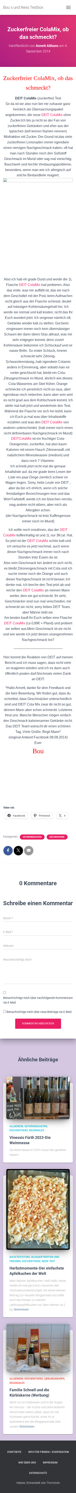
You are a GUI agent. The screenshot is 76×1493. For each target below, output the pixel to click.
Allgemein (16, 1126)
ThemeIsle (53, 1483)
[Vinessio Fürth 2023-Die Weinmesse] (38, 1097)
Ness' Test (48, 1261)
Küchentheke (57, 837)
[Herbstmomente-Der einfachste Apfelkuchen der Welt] (38, 1209)
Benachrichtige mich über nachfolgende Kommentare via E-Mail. (38, 1000)
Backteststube (20, 1256)
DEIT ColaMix (51, 115)
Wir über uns (27, 1462)
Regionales (36, 1130)
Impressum (50, 1462)
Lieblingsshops (54, 1378)
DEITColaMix (21, 438)
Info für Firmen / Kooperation (48, 1452)
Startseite (14, 1452)
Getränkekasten (32, 837)
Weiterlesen (21, 1309)
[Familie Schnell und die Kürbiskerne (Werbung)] (38, 1347)
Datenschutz (38, 1473)
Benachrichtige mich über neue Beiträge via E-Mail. (39, 1012)
